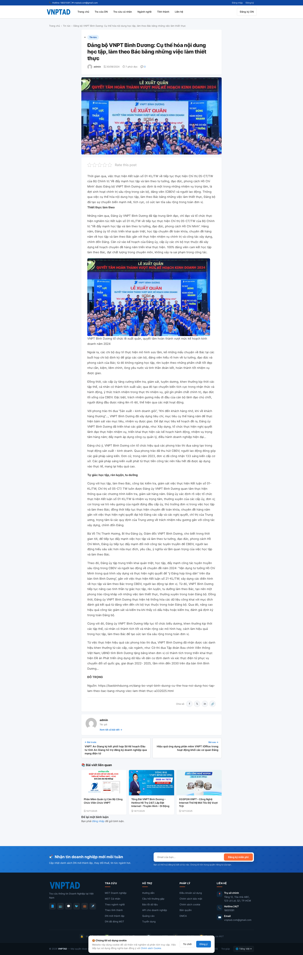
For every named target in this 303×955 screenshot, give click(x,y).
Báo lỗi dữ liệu (150, 904)
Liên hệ (179, 11)
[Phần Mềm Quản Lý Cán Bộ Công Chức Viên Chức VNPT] (103, 782)
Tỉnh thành (163, 11)
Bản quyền (186, 910)
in (205, 703)
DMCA (183, 915)
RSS (216, 948)
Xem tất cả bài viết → (111, 729)
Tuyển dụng (149, 921)
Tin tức (66, 25)
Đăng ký (250, 2)
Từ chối (187, 944)
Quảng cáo (148, 915)
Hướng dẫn (148, 893)
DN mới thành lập (114, 915)
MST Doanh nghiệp (115, 893)
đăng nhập (98, 821)
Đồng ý (204, 944)
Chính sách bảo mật (191, 898)
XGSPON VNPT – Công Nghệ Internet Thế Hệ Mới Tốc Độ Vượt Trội (198, 802)
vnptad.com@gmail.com (237, 920)
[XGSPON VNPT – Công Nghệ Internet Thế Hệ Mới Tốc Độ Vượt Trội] (199, 782)
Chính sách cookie (190, 904)
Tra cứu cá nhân (122, 11)
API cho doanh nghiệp (154, 910)
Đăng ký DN (247, 11)
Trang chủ (83, 11)
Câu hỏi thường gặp (153, 898)
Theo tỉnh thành (114, 910)
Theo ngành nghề (115, 904)
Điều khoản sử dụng (191, 893)
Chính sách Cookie (151, 948)
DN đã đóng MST (114, 921)
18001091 (229, 910)
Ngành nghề (144, 11)
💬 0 (143, 66)
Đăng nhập (237, 2)
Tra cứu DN (101, 11)
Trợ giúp (225, 948)
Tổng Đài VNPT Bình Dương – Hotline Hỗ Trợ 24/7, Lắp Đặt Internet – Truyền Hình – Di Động (150, 802)
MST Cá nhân (112, 898)
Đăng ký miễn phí (238, 857)
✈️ (93, 906)
